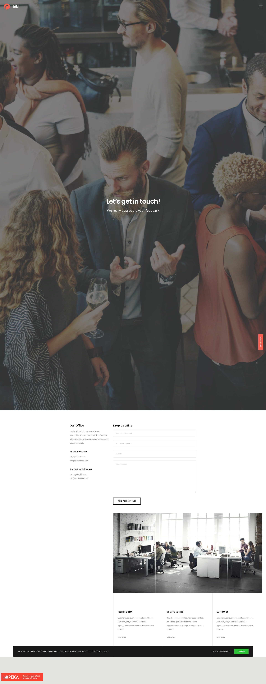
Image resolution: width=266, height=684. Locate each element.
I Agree (241, 651)
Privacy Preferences (220, 651)
